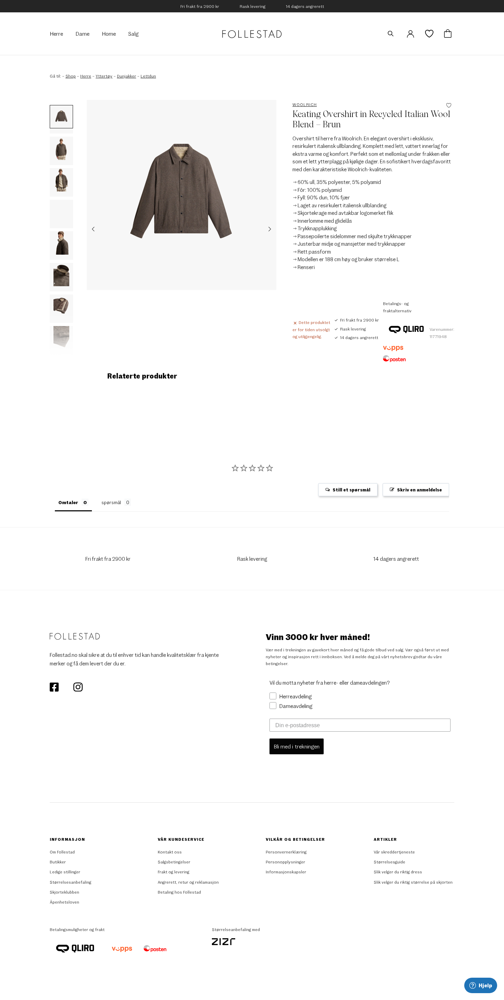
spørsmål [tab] (111, 502)
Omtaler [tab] (68, 502)
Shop (70, 75)
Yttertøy (104, 75)
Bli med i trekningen (297, 746)
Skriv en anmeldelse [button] (419, 489)
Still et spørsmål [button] (351, 489)
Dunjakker (126, 75)
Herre (85, 75)
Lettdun (148, 75)
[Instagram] (78, 686)
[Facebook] (55, 686)
